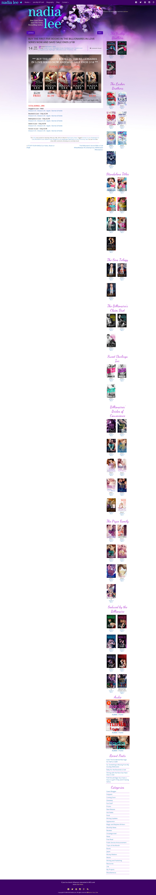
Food (108, 815)
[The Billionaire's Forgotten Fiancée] (122, 551)
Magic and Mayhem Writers (115, 824)
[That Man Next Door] (111, 371)
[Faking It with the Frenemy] (111, 204)
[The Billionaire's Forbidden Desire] (111, 571)
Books (108, 849)
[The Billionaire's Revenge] (111, 621)
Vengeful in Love (43, 49)
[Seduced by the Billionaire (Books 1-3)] (111, 680)
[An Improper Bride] (122, 445)
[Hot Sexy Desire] (111, 340)
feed (94, 139)
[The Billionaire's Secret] (111, 661)
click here (125, 11)
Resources (109, 864)
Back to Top (91, 892)
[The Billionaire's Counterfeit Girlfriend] (111, 531)
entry (34, 138)
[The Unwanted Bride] (111, 157)
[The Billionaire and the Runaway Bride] (122, 223)
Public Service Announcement (116, 843)
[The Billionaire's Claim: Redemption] (122, 320)
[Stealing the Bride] (111, 184)
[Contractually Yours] (122, 118)
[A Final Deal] (122, 485)
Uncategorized (111, 834)
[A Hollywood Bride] (122, 425)
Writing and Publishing (114, 861)
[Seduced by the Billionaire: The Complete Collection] (122, 680)
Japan (108, 852)
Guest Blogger (111, 791)
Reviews (109, 830)
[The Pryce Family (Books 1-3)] (111, 590)
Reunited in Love (69, 48)
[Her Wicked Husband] (122, 48)
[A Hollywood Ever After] (122, 505)
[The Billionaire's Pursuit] (122, 621)
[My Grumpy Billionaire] (122, 98)
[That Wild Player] (111, 390)
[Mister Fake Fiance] (111, 223)
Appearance (110, 821)
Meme (108, 858)
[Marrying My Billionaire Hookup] (122, 204)
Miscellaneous (111, 873)
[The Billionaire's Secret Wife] (111, 551)
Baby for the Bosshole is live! (116, 770)
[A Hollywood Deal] (111, 425)
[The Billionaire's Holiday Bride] (122, 571)
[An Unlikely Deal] (122, 465)
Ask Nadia (109, 812)
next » (100, 33)
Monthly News (111, 827)
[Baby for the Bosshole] (111, 98)
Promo (108, 806)
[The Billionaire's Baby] (111, 641)
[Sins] (111, 270)
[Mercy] (111, 289)
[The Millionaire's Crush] (122, 641)
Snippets (109, 794)
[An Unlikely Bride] (111, 485)
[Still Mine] (122, 138)
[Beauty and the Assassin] (111, 243)
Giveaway (109, 800)
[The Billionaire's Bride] (111, 505)
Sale (75, 49)
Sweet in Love (78, 48)
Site (97, 892)
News (54, 46)
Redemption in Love (58, 48)
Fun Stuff (109, 803)
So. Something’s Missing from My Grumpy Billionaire (117, 766)
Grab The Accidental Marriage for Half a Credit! (116, 761)
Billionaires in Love (61, 49)
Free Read (109, 839)
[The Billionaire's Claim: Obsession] (111, 320)
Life (107, 867)
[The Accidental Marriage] (111, 48)
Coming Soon (111, 797)
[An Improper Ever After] (111, 465)
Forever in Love (48, 48)
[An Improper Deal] (111, 445)
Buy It (111, 58)
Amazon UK (41, 111)
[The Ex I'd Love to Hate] (111, 118)
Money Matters (111, 854)
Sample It (111, 56)
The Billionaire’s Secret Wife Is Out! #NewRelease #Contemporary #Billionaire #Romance (88, 148)
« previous (31, 33)
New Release (110, 809)
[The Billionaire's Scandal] (122, 661)
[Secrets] (122, 270)
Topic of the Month (113, 845)
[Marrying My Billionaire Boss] (122, 184)
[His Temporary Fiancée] (111, 67)
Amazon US (32, 111)
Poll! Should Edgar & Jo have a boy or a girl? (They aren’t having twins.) (117, 780)
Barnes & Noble (57, 111)
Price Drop (70, 49)
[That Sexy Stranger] (122, 371)
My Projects (49, 46)
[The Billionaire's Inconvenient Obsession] (122, 531)
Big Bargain (52, 49)
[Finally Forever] (111, 138)
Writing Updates (112, 818)
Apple (48, 111)
